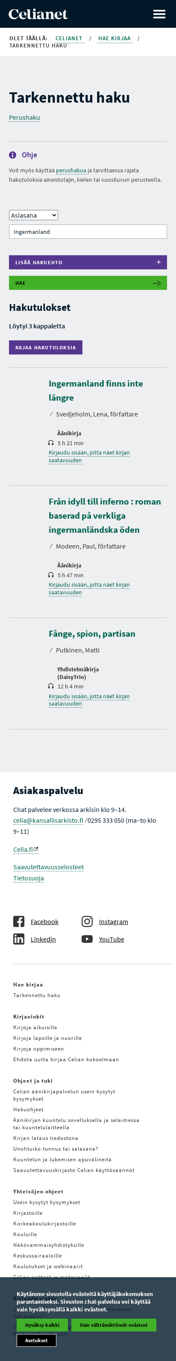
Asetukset (36, 1340)
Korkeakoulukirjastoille (44, 1223)
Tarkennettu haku (37, 995)
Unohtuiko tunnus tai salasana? (56, 1148)
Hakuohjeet (28, 1109)
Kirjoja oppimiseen (38, 1048)
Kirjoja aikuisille (35, 1027)
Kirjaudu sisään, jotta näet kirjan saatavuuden (89, 456)
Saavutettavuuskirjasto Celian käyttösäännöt (74, 1170)
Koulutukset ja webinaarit (48, 1266)
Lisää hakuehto (39, 262)
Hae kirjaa (115, 38)
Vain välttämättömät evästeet (114, 1325)
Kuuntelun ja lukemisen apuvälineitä (62, 1159)
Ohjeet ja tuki (33, 1080)
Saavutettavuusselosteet (48, 866)
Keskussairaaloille (37, 1255)
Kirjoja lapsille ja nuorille (47, 1038)
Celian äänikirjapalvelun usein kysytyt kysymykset (64, 1095)
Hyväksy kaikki (42, 1325)
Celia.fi (23, 849)
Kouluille (25, 1234)
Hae (20, 283)
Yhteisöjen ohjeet (38, 1191)
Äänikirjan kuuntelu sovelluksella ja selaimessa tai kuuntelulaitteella (76, 1123)
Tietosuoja (28, 878)
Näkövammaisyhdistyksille (48, 1245)
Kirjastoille (28, 1212)
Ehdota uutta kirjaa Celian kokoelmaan (66, 1059)
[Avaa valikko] (159, 14)
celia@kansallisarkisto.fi (48, 820)
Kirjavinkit (28, 1016)
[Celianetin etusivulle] (38, 16)
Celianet (70, 38)
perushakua (71, 170)
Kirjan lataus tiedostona (46, 1138)
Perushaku (24, 117)
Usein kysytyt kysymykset (46, 1202)
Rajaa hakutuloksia (47, 347)
